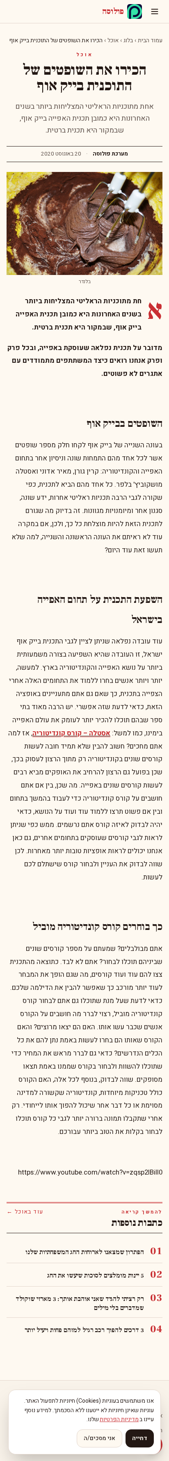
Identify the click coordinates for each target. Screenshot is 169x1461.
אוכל (113, 40)
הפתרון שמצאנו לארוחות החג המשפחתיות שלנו (84, 1252)
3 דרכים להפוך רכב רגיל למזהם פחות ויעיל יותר (84, 1330)
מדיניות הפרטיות (119, 1419)
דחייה (139, 1438)
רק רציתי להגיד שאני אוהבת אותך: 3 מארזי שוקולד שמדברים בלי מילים (80, 1303)
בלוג (128, 40)
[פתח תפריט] (154, 11)
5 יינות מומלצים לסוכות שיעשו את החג (95, 1275)
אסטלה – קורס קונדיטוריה (71, 733)
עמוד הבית (150, 40)
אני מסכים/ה (99, 1438)
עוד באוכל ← (25, 1212)
